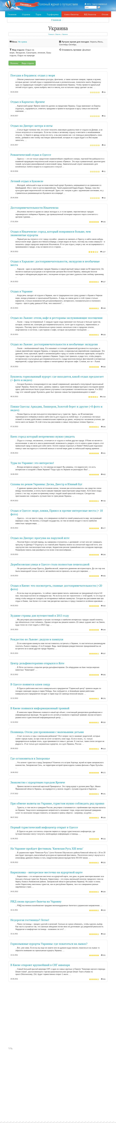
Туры (38, 14)
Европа (57, 34)
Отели (105, 14)
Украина (65, 34)
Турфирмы (53, 14)
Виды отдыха (28, 63)
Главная (12, 14)
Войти (89, 4)
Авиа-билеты (71, 14)
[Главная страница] (18, 5)
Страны (26, 14)
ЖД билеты (90, 14)
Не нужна (22, 41)
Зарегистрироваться (99, 4)
